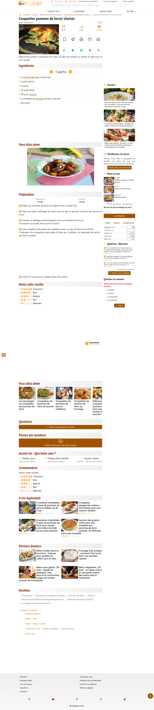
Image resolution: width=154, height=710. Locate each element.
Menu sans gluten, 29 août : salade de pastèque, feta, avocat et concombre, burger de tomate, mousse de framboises (39, 574)
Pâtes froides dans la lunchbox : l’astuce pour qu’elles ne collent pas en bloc (47, 554)
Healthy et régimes (33, 614)
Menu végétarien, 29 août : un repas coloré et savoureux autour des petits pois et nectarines (90, 572)
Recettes (53, 11)
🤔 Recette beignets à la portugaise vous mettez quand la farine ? (118, 257)
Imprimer (128, 204)
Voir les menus (115, 204)
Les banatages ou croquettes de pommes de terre (26, 405)
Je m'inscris (119, 216)
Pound (108, 236)
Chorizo (91, 595)
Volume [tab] (116, 223)
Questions (105, 11)
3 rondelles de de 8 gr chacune (40, 98)
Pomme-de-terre (76, 595)
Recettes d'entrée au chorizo (80, 599)
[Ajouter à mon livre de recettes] (64, 39)
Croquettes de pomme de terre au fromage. (81, 405)
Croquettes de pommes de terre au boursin (45, 404)
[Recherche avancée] (125, 6)
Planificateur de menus (118, 167)
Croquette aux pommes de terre (36, 603)
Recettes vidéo (26, 681)
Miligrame (109, 227)
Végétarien (72, 1)
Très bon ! (38, 289)
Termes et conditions (88, 684)
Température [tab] (128, 223)
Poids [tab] (107, 223)
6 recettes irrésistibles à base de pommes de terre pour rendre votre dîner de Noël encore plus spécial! (48, 525)
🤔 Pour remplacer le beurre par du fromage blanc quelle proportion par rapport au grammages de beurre (118, 250)
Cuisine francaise (67, 629)
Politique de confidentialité (90, 681)
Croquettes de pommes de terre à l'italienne (63, 405)
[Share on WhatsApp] (81, 50)
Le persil (110, 293)
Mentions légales (86, 688)
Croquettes (27, 595)
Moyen (36, 296)
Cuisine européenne (50, 629)
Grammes (108, 230)
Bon (35, 292)
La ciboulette (112, 297)
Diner (35, 619)
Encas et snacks (39, 624)
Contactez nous (86, 677)
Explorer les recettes (29, 610)
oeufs (25, 86)
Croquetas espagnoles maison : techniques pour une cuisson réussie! (89, 506)
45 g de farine (28, 90)
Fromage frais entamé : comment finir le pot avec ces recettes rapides (90, 554)
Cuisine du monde (33, 629)
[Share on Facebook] (64, 50)
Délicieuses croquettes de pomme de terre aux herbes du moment (100, 408)
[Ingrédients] (4, 355)
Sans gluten (59, 1)
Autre (130, 11)
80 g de (28, 94)
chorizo (32, 94)
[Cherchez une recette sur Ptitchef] (121, 5)
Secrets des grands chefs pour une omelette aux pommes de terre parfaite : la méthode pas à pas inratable (81, 527)
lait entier (25, 103)
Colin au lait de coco (123, 189)
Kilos (107, 239)
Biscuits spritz (120, 197)
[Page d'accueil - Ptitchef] (20, 15)
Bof (34, 300)
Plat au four (30, 634)
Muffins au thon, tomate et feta (124, 181)
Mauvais (37, 303)
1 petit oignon (27, 81)
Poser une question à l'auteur (62, 427)
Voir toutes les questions (125, 269)
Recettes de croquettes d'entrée (50, 595)
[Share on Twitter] (90, 50)
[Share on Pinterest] (98, 50)
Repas (28, 619)
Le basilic (111, 290)
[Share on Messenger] (72, 50)
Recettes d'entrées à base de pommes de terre (42, 599)
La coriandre (112, 300)
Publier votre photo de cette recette (60, 445)
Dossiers (79, 11)
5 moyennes (35, 77)
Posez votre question (120, 273)
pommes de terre (31, 77)
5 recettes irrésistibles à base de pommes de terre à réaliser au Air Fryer (48, 506)
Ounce (108, 233)
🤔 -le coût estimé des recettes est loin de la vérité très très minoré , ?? (119, 264)
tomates (40, 98)
